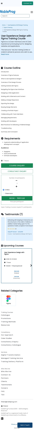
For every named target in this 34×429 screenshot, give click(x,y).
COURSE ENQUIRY (17, 165)
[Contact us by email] (2, 3)
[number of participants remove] (17, 180)
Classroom (9, 193)
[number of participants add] (17, 186)
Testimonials (6, 385)
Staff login (17, 428)
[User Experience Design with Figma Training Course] (9, 11)
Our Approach (7, 335)
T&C (3, 395)
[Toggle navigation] (32, 11)
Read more (5, 54)
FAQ (3, 391)
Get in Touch (24, 425)
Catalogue (5, 315)
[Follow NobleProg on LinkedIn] (2, 418)
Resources (5, 325)
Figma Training (8, 27)
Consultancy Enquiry (9, 341)
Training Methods (8, 322)
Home (3, 25)
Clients (4, 381)
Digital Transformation (10, 355)
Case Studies (6, 338)
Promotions (6, 318)
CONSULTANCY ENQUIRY (17, 171)
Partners (5, 378)
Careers (4, 388)
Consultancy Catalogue (11, 345)
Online (7, 190)
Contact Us (27, 3)
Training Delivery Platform (12, 361)
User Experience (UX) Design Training (18, 25)
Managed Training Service (12, 358)
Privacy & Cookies (17, 424)
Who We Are (6, 371)
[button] (31, 265)
